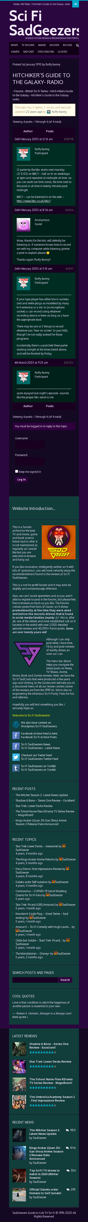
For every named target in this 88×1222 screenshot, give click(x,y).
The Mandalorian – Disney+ (33, 953)
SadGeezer (39, 1138)
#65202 (69, 362)
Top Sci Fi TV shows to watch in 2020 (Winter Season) (44, 1174)
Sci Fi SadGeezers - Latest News (40, 748)
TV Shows (28, 45)
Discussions (46, 51)
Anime (42, 45)
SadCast (28, 51)
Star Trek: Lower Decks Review (34, 806)
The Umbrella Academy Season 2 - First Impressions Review (52, 1098)
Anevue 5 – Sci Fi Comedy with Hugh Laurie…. (43, 927)
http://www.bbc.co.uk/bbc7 (34, 201)
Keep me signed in (30, 471)
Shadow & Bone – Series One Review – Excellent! (45, 800)
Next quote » (20, 1017)
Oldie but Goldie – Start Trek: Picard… (39, 940)
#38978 (69, 139)
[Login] (75, 4)
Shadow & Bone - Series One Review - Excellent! (49, 1045)
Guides (62, 51)
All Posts (25, 4)
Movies (54, 45)
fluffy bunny (53, 64)
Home (16, 4)
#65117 (70, 268)
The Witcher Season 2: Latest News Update (42, 795)
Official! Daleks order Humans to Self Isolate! (45, 1191)
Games (15, 51)
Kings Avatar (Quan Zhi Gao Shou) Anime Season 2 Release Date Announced (41, 822)
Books (67, 45)
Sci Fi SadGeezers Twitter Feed (39, 759)
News (14, 45)
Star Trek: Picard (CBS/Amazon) (35, 904)
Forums (18, 91)
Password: (21, 455)
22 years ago (34, 111)
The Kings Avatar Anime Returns (35, 859)
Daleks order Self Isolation (32, 882)
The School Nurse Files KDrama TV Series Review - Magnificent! (50, 1081)
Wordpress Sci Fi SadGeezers (38, 726)
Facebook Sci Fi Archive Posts (38, 737)
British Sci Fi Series (36, 91)
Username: (21, 438)
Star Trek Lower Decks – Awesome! (37, 846)
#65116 (69, 210)
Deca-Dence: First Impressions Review (39, 869)
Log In (21, 479)
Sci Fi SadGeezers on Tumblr (38, 769)
